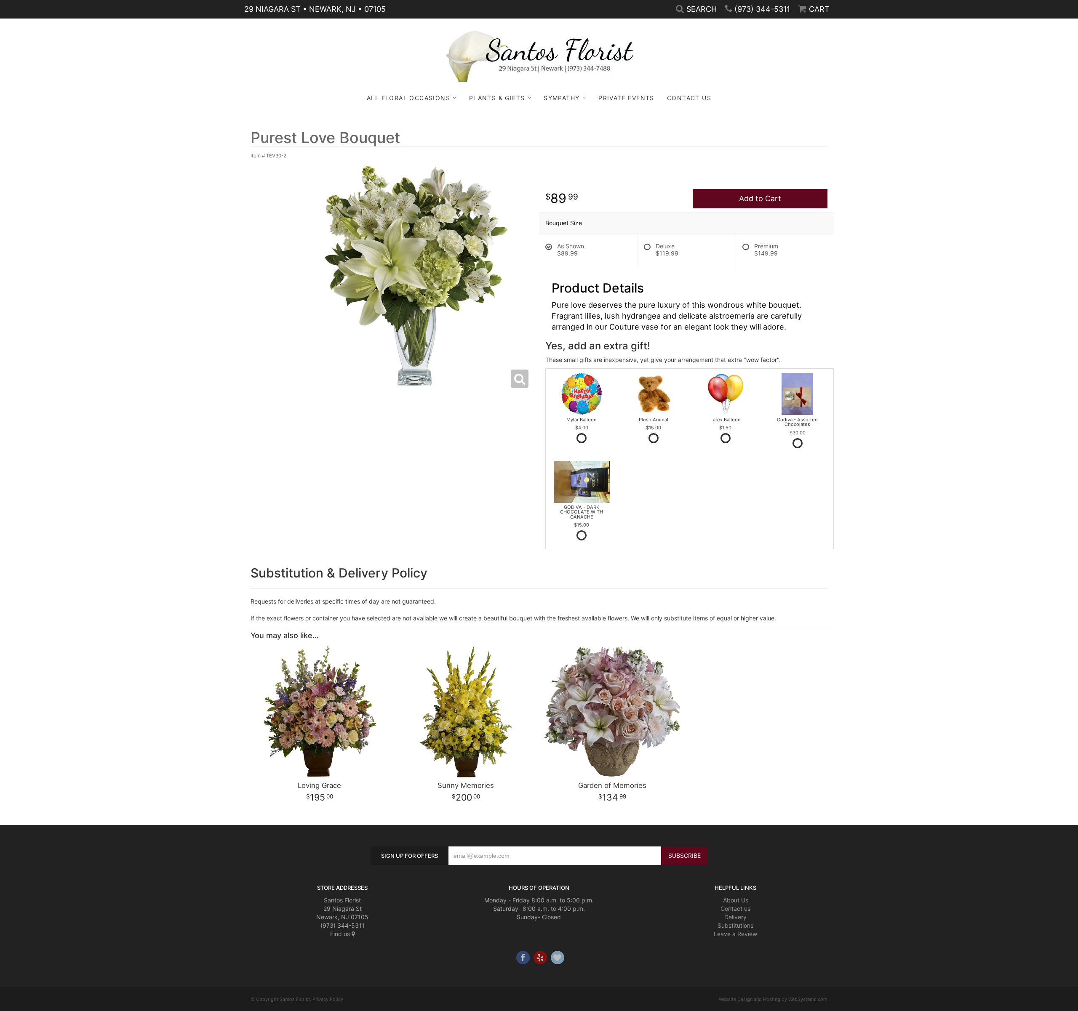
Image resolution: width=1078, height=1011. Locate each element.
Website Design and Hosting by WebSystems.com (773, 999)
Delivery (735, 917)
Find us (341, 933)
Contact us (735, 908)
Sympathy (561, 97)
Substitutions (735, 925)
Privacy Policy (327, 999)
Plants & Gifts (497, 97)
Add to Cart (760, 198)
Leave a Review (735, 933)
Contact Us (689, 97)
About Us (735, 900)
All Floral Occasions (408, 97)
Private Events (626, 97)
